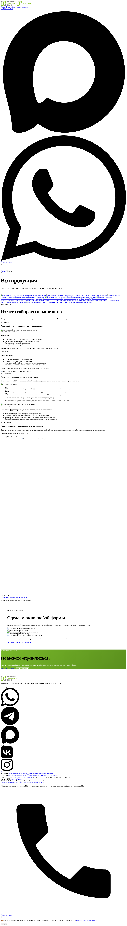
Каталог (3, 7)
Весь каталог (13, 774)
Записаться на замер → (8, 668)
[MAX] (63, 134)
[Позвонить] (63, 913)
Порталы (35, 774)
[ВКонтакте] (7, 757)
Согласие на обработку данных (33, 782)
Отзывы (18, 7)
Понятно (4, 924)
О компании (43, 775)
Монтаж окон (25, 775)
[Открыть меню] (1, 264)
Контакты (24, 7)
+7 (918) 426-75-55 (27, 777)
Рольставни (49, 774)
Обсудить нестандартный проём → (19, 642)
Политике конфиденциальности (86, 920)
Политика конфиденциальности (12, 782)
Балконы (24, 774)
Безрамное (41, 774)
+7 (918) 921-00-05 (7, 9)
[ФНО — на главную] (17, 5)
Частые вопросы (53, 775)
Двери (29, 774)
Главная (3, 271)
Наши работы (10, 7)
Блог (60, 775)
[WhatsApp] (63, 260)
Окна (20, 774)
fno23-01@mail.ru (16, 779)
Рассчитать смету (7, 262)
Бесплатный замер (14, 775)
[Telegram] (10, 724)
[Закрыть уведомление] (1, 917)
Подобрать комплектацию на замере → (14, 597)
